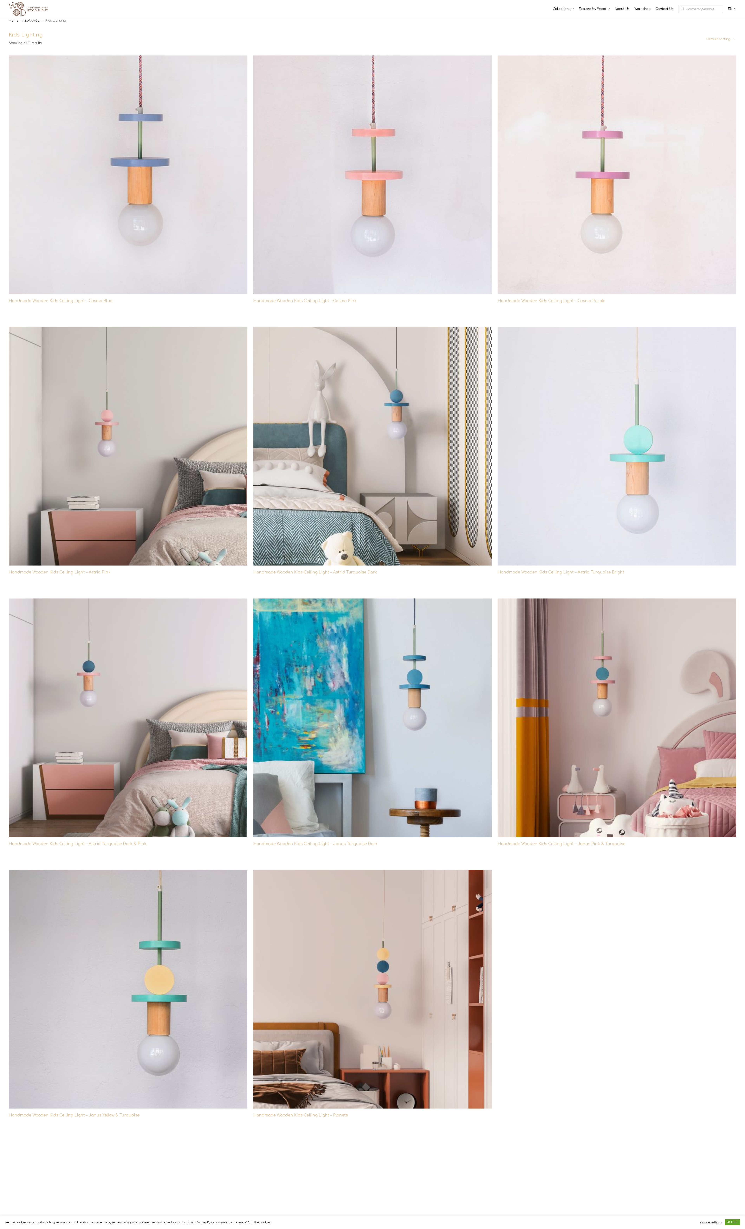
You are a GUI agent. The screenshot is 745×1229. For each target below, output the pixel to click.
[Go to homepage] (28, 9)
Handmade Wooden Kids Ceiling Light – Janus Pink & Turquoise (561, 844)
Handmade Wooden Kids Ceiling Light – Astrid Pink (60, 572)
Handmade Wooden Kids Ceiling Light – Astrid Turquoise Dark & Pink (77, 844)
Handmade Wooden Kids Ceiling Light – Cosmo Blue (60, 301)
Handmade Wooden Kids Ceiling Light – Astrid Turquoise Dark (315, 572)
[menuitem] (732, 9)
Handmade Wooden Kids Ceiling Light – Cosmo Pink (305, 301)
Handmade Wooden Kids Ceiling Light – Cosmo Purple (551, 301)
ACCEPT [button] (732, 1222)
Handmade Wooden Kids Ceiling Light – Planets (300, 1115)
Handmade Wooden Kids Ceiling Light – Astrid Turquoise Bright (561, 572)
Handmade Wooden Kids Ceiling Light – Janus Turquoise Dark (315, 844)
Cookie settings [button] (711, 1222)
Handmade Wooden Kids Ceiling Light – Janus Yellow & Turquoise (74, 1115)
